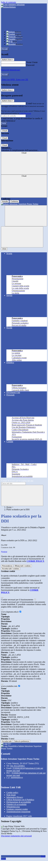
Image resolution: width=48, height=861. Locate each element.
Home (9, 507)
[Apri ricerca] (26, 215)
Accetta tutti (10, 569)
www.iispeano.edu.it (10, 612)
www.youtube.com (9, 686)
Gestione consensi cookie (17, 809)
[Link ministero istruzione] (13, 4)
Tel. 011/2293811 (17, 766)
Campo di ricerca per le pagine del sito (17, 481)
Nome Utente (32, 62)
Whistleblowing (13, 807)
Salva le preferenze (21, 741)
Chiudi (4, 131)
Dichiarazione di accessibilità (18, 802)
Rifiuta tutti (23, 566)
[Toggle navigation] (22, 236)
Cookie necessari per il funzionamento (17, 599)
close (4, 249)
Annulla (5, 201)
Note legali (11, 795)
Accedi (4, 49)
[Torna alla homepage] (24, 204)
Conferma (14, 201)
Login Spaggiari (25, 113)
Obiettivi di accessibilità (16, 804)
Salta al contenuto (8, 2)
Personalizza (7, 566)
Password (30, 65)
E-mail (29, 103)
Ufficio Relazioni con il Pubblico (20, 800)
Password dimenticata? (10, 70)
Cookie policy (12, 792)
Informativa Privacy (14, 797)
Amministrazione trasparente (18, 811)
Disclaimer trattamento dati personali (16, 836)
